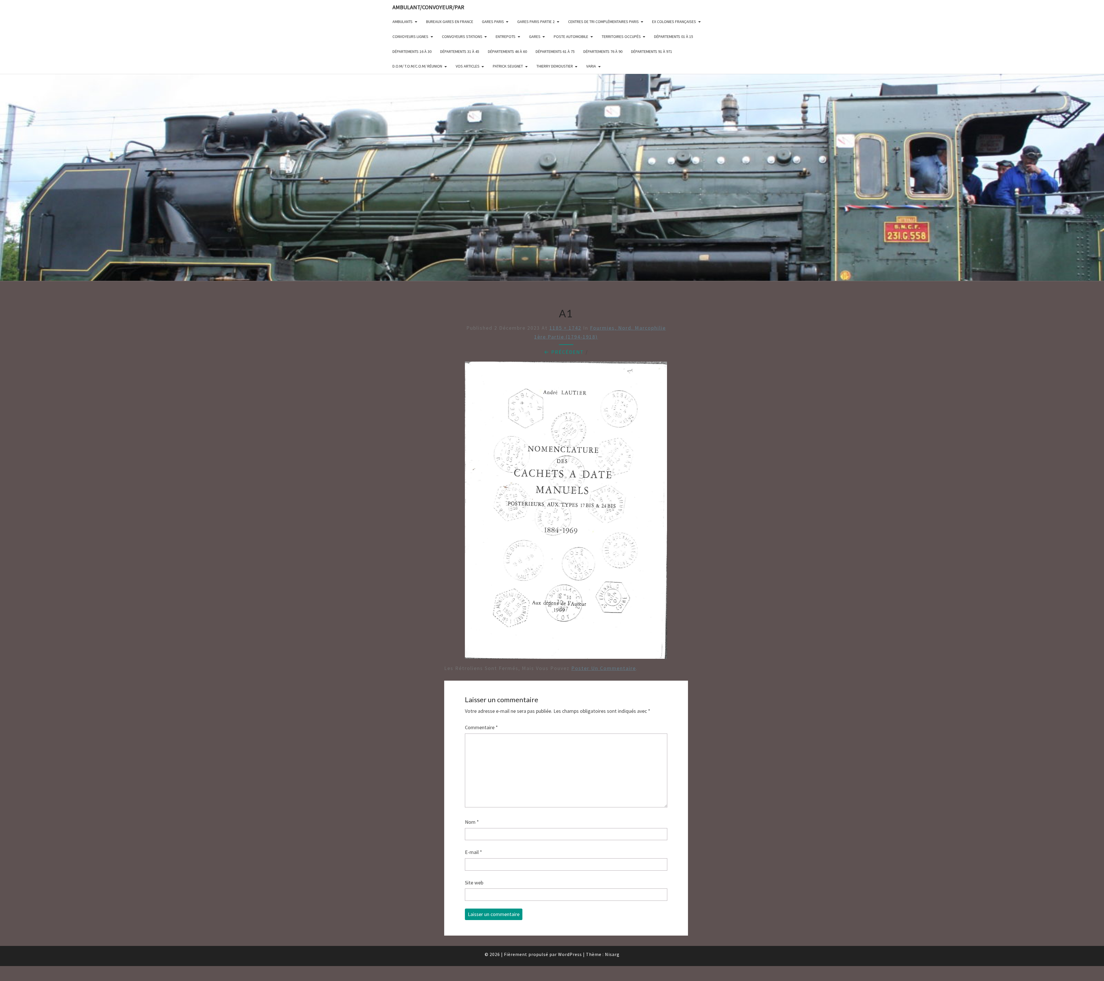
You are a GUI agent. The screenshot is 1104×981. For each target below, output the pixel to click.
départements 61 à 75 (555, 51)
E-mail (473, 852)
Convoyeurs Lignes (410, 36)
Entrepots (505, 36)
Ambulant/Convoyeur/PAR (428, 7)
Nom (472, 822)
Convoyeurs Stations (462, 36)
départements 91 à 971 (651, 51)
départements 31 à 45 (459, 51)
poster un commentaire (603, 668)
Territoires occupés (621, 36)
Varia (591, 66)
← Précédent (564, 352)
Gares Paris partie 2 (536, 21)
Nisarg (612, 954)
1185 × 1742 (565, 328)
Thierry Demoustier (554, 66)
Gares (534, 36)
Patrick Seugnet (508, 66)
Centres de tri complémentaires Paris (603, 21)
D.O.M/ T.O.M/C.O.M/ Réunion (417, 66)
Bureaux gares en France (449, 21)
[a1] (566, 512)
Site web (474, 882)
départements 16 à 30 (412, 51)
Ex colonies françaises (674, 21)
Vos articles (468, 66)
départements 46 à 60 (507, 51)
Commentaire (481, 727)
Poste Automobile (571, 36)
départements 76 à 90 (602, 51)
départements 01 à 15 (673, 36)
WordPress (570, 954)
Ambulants (402, 21)
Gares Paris (493, 21)
